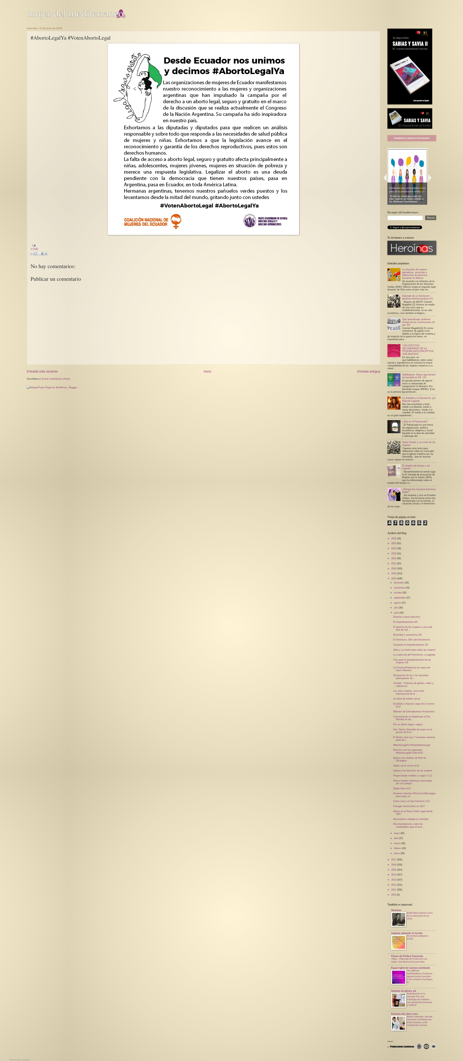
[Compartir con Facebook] (42, 254)
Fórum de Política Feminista (407, 956)
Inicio (207, 371)
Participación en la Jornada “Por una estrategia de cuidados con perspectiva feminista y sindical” (419, 999)
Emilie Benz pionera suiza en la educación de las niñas (420, 916)
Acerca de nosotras (19, 1059)
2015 (394, 869)
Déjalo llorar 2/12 (402, 788)
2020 (394, 568)
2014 (394, 874)
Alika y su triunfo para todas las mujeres (414, 649)
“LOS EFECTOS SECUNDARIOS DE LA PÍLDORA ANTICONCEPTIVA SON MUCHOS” (417, 349)
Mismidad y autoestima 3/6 (407, 634)
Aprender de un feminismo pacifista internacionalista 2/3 (417, 297)
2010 (394, 894)
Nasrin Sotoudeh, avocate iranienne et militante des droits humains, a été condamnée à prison (419, 1021)
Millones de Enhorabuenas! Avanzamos (414, 711)
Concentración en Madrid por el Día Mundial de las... (411, 718)
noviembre (399, 587)
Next (430, 178)
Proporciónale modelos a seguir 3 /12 (412, 775)
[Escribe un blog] (35, 254)
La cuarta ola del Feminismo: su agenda (414, 654)
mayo (397, 833)
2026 (394, 538)
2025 (394, 543)
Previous (385, 178)
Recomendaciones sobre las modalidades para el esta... (408, 825)
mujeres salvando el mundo (406, 933)
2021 (394, 563)
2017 (394, 859)
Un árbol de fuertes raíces (406, 698)
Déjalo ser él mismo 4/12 (406, 765)
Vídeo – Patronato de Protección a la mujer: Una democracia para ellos (409, 960)
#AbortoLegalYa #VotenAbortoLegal (411, 745)
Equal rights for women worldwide (410, 968)
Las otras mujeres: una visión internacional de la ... (408, 692)
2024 (394, 548)
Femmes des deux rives (404, 1013)
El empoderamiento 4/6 (405, 622)
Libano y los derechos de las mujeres (412, 770)
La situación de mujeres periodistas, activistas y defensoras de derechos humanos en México (414, 273)
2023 (394, 553)
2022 (394, 558)
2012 (394, 884)
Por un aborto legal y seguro (408, 724)
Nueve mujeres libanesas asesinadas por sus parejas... (412, 782)
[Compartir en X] (39, 254)
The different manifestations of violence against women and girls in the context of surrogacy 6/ (420, 976)
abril (396, 838)
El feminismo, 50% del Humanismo (411, 639)
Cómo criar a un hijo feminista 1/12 (411, 801)
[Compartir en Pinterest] (46, 254)
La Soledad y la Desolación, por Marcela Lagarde (419, 399)
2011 (394, 889)
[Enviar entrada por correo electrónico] (33, 245)
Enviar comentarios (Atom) (56, 378)
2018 (394, 578)
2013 (394, 879)
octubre (398, 592)
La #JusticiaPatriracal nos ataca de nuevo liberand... (411, 669)
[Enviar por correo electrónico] (32, 254)
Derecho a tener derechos (406, 616)
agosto (398, 602)
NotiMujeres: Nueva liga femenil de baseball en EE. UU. (419, 376)
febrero (398, 848)
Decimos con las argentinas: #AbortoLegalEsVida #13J (408, 751)
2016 (394, 864)
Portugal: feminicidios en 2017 (409, 806)
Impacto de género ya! (403, 990)
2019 (394, 573)
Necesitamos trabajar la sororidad (410, 819)
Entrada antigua (368, 371)
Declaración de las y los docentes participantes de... (411, 676)
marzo (397, 843)
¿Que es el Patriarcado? (415, 421)
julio (396, 607)
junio (397, 612)
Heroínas (396, 910)
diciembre (399, 582)
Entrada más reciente (42, 371)
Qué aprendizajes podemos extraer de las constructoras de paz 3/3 (418, 322)
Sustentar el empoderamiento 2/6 (410, 644)
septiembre (400, 597)
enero (397, 853)
